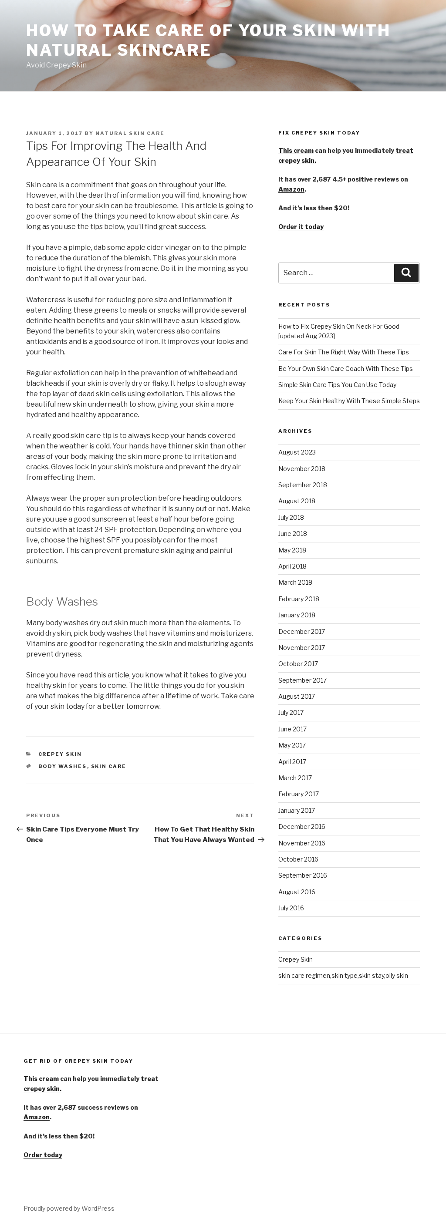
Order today (43, 1154)
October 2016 (298, 859)
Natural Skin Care (130, 133)
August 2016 (296, 892)
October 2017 (298, 663)
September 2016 (302, 875)
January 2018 (296, 615)
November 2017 (301, 647)
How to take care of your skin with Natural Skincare (208, 40)
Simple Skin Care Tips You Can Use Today (337, 384)
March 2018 (295, 582)
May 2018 (292, 550)
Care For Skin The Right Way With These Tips (343, 352)
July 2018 (291, 517)
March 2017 (295, 777)
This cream (296, 150)
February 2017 (298, 794)
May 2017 (292, 745)
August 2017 (296, 696)
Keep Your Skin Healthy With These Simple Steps (349, 400)
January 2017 (296, 810)
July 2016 (291, 908)
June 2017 (292, 729)
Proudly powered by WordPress (69, 1208)
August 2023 (297, 452)
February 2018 (298, 599)
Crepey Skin (60, 754)
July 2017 (291, 712)
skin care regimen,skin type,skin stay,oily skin (343, 975)
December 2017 (301, 631)
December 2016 (301, 826)
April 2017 (292, 761)
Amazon (291, 189)
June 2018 (292, 533)
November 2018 (301, 468)
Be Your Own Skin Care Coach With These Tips (345, 368)
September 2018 (302, 484)
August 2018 (296, 501)
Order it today (301, 226)
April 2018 (292, 566)
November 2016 (301, 843)
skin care (109, 766)
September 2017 (302, 680)
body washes (62, 766)
